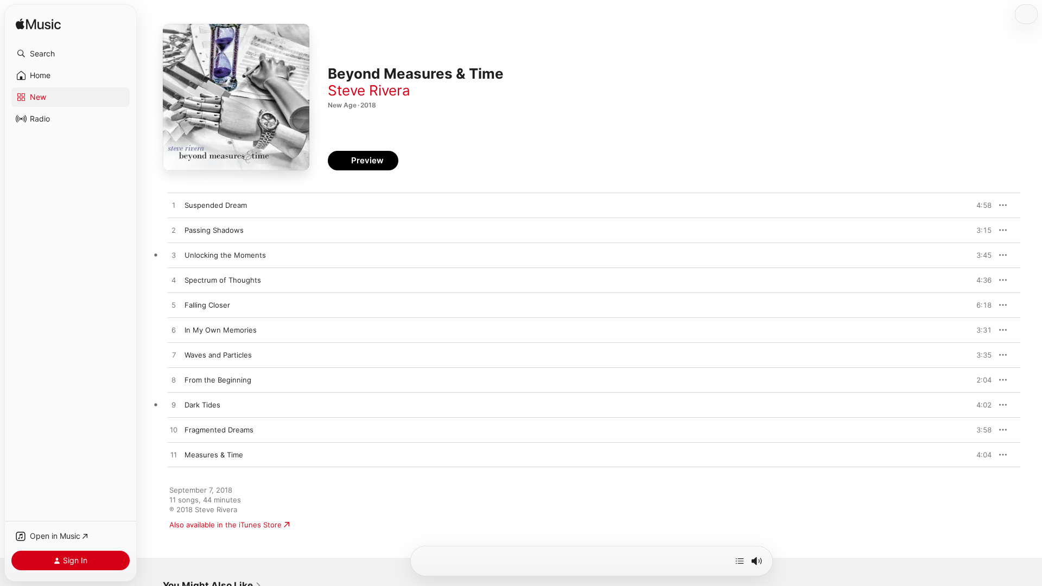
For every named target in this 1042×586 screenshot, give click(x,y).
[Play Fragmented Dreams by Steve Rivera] (174, 430)
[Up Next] (739, 561)
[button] (70, 53)
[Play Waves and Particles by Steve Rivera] (174, 355)
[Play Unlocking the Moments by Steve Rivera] (174, 255)
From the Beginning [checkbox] (218, 379)
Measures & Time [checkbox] (214, 454)
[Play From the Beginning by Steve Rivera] (174, 380)
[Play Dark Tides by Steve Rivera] (174, 405)
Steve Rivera (369, 90)
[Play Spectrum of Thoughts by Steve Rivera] (174, 280)
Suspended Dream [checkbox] (216, 205)
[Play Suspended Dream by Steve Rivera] (174, 206)
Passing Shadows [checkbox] (214, 230)
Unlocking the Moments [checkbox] (225, 255)
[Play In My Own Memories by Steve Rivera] (174, 330)
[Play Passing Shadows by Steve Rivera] (174, 230)
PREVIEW (980, 205)
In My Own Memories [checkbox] (221, 330)
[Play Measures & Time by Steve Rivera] (174, 455)
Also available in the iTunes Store (225, 524)
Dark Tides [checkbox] (202, 404)
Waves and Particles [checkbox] (218, 355)
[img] (38, 24)
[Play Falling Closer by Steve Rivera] (174, 305)
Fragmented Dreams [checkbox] (219, 429)
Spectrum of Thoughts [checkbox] (223, 280)
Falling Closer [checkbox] (207, 305)
